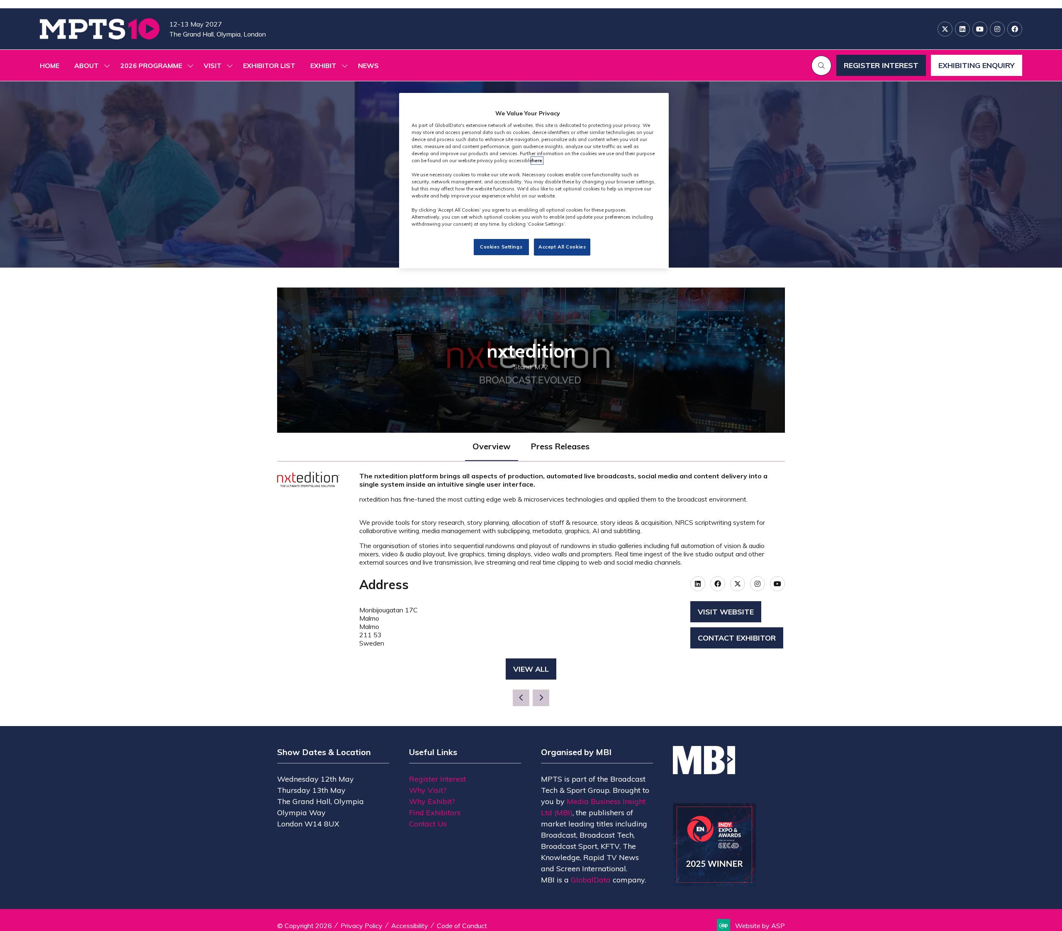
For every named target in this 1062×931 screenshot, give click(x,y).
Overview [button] (492, 446)
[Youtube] (979, 29)
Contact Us (428, 824)
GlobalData (591, 880)
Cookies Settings (501, 247)
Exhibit (323, 65)
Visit (213, 65)
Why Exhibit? (432, 801)
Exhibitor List (269, 65)
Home (49, 65)
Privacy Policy (361, 925)
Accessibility (409, 925)
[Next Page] (541, 698)
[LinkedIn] (962, 29)
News (368, 65)
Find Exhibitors (434, 812)
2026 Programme (151, 65)
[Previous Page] (521, 698)
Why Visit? (427, 790)
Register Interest (437, 779)
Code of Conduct (462, 925)
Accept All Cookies (562, 247)
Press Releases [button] (560, 446)
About (86, 65)
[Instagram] (997, 29)
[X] (945, 29)
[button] (821, 66)
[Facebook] (1014, 29)
